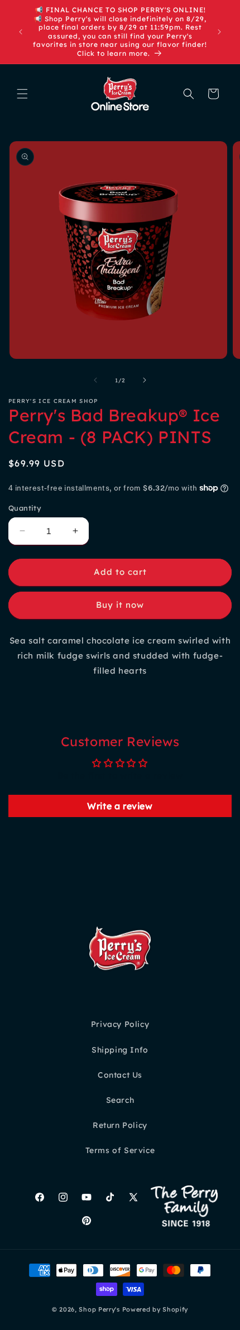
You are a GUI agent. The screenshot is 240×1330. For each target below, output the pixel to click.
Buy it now (120, 604)
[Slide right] (144, 380)
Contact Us (120, 1075)
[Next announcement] (219, 32)
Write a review (119, 806)
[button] (22, 93)
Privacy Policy (120, 1024)
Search (120, 1100)
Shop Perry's (99, 1309)
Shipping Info (120, 1050)
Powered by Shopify (155, 1309)
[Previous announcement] (20, 32)
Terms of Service (120, 1150)
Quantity (24, 507)
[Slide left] (95, 380)
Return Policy (120, 1125)
